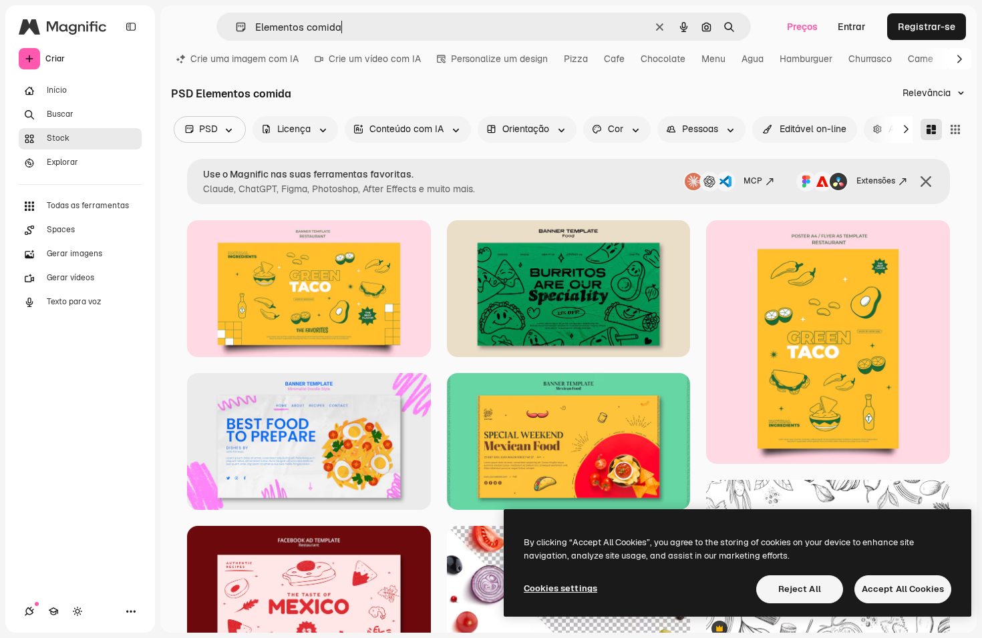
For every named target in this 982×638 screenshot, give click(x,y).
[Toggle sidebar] (131, 26)
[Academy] (53, 611)
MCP (753, 181)
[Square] (955, 129)
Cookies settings (560, 588)
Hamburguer (806, 59)
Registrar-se (926, 27)
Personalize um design (499, 59)
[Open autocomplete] (235, 27)
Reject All (799, 589)
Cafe (614, 59)
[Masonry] (931, 129)
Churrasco (870, 59)
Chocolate (663, 59)
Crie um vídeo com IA (375, 59)
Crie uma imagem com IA (244, 59)
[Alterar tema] (77, 611)
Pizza (576, 59)
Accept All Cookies (903, 589)
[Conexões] (29, 611)
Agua (753, 59)
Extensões (875, 181)
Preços (802, 27)
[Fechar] (926, 182)
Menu (713, 59)
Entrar (852, 27)
